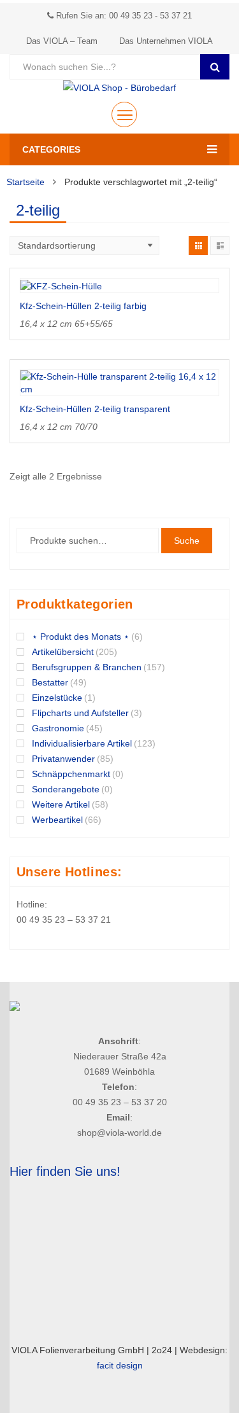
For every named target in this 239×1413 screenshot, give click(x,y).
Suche (186, 540)
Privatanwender (63, 759)
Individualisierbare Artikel (82, 743)
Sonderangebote (65, 789)
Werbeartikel (57, 820)
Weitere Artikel (61, 804)
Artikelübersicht (63, 652)
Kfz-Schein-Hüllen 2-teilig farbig (83, 306)
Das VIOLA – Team (62, 41)
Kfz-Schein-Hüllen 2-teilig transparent (95, 409)
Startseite (25, 182)
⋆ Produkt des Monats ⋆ (80, 636)
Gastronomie (58, 728)
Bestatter (50, 682)
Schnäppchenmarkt (71, 774)
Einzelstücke (57, 698)
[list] (219, 245)
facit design (120, 1365)
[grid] (198, 245)
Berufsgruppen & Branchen (86, 667)
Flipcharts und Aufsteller (80, 713)
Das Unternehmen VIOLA (166, 41)
